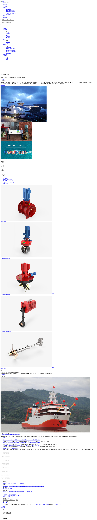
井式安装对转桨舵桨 (10, 11)
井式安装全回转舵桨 (10, 10)
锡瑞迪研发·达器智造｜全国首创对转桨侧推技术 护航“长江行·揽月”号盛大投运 (21, 445)
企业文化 (10, 483)
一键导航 (3, 507)
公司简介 (5, 483)
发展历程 (14, 483)
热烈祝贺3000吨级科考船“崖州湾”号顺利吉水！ (12, 434)
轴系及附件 (8, 14)
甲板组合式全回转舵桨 (11, 13)
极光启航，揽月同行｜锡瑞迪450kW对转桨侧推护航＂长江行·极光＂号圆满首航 (21, 440)
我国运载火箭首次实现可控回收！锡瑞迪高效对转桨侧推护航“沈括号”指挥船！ (21, 442)
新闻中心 (5, 16)
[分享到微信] (3, 502)
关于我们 (5, 6)
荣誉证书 (23, 483)
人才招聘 (19, 483)
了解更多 (3, 79)
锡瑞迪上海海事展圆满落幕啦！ (10, 448)
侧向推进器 (8, 9)
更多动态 (3, 437)
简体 (2, 2)
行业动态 (10, 488)
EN (6, 2)
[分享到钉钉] (6, 502)
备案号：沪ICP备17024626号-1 (42, 504)
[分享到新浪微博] (5, 502)
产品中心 (5, 7)
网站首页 (5, 5)
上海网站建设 (57, 504)
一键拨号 (3, 506)
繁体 (4, 2)
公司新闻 (5, 488)
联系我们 (5, 17)
